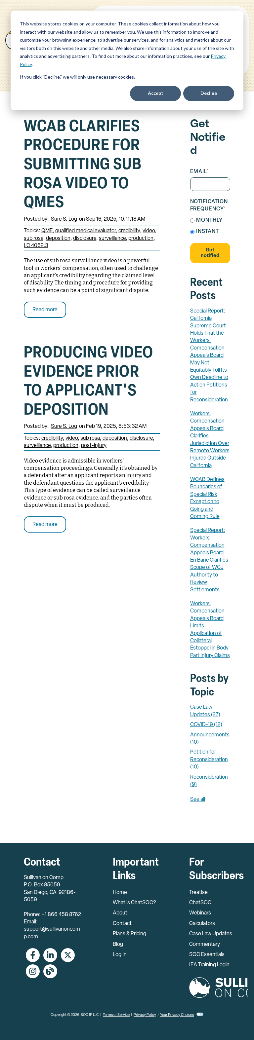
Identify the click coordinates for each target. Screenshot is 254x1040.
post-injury (93, 445)
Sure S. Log (64, 219)
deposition (58, 238)
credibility (129, 231)
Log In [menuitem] (120, 954)
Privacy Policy (145, 1015)
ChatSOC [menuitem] (200, 903)
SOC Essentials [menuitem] (207, 954)
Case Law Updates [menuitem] (210, 934)
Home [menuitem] (120, 892)
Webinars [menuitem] (200, 913)
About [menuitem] (120, 913)
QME (47, 231)
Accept (155, 93)
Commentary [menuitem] (204, 944)
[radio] (210, 220)
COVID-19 (206, 724)
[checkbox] (210, 226)
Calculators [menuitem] (202, 923)
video (149, 231)
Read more (45, 310)
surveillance (112, 238)
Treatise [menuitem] (198, 892)
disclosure (84, 238)
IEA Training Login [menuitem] (209, 965)
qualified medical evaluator (85, 231)
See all (197, 799)
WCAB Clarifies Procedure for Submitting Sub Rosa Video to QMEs (83, 165)
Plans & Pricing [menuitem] (129, 934)
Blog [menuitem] (118, 944)
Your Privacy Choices (177, 1015)
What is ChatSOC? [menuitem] (134, 903)
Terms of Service (116, 1015)
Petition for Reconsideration (209, 760)
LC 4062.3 (36, 245)
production (140, 238)
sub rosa (33, 238)
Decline (208, 93)
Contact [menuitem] (122, 923)
